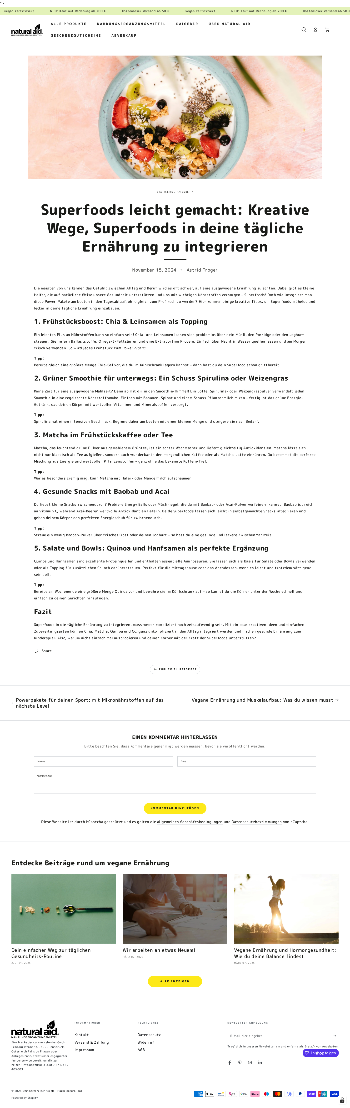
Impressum (84, 1049)
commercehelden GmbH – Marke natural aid (52, 1091)
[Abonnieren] (336, 1036)
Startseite (165, 191)
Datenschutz (149, 1034)
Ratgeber (183, 191)
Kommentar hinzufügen (175, 808)
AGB (141, 1049)
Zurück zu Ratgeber (178, 669)
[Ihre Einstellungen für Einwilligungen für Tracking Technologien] (342, 1100)
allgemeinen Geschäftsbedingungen (190, 821)
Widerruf (146, 1042)
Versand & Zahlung (92, 1042)
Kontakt (82, 1034)
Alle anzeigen (175, 981)
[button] (304, 30)
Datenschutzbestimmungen (257, 821)
